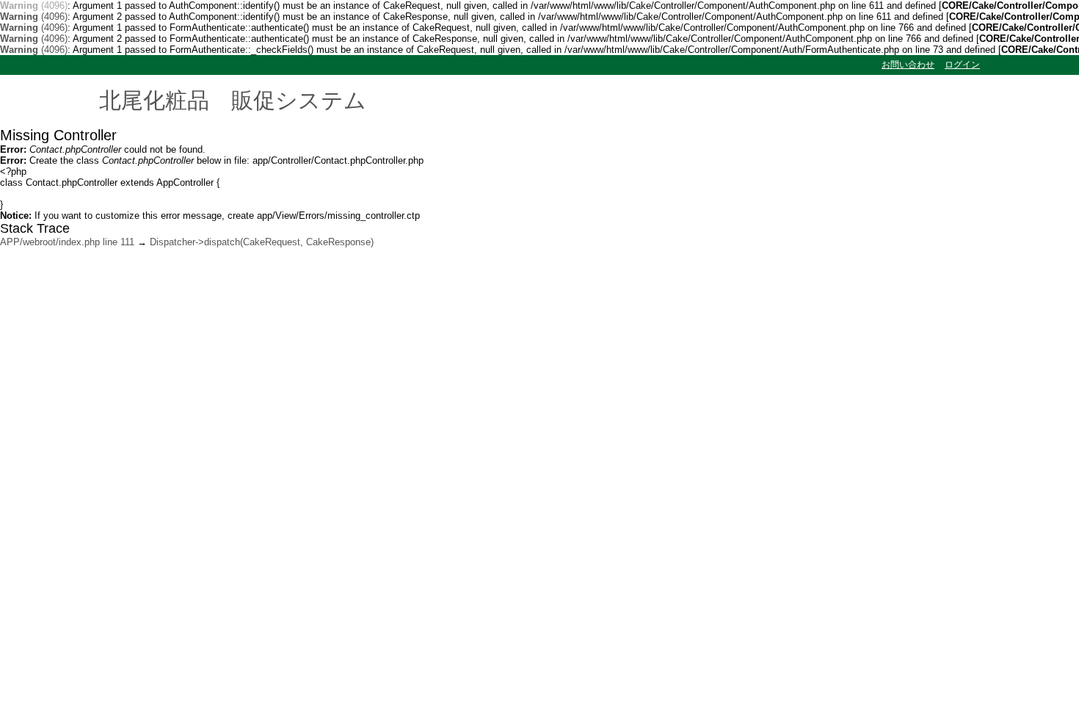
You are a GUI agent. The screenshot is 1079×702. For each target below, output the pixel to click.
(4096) (34, 5)
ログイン (962, 64)
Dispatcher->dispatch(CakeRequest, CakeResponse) (262, 241)
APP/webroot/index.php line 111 (67, 241)
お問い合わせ (908, 64)
